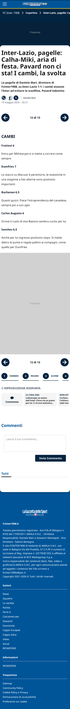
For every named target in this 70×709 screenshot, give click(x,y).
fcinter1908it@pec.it (14, 572)
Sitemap (7, 683)
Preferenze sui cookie (15, 701)
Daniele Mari (29, 97)
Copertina (31, 12)
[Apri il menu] (5, 4)
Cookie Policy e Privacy (15, 692)
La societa (8, 603)
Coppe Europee (11, 630)
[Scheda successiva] (64, 118)
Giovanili (8, 621)
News (6, 593)
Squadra (7, 598)
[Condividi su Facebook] (9, 97)
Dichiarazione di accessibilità (19, 697)
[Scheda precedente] (5, 118)
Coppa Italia (9, 634)
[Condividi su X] (16, 97)
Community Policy (13, 688)
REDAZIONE (9, 648)
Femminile (9, 625)
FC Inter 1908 (11, 13)
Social (6, 643)
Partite (6, 607)
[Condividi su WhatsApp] (3, 97)
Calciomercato (11, 616)
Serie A (7, 612)
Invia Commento (50, 458)
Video (6, 639)
